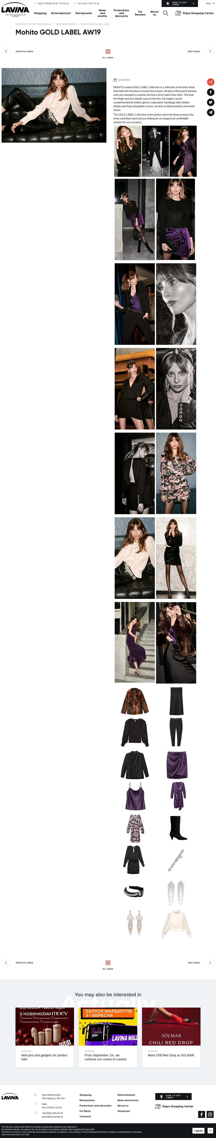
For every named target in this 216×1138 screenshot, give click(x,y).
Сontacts (85, 1116)
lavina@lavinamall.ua (52, 1116)
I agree (198, 1130)
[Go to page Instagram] (210, 1114)
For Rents (85, 1111)
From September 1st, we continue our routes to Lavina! (106, 1057)
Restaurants (84, 13)
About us (154, 13)
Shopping (40, 13)
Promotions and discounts (121, 13)
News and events (102, 13)
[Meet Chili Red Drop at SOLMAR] (171, 1027)
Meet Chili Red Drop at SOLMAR (171, 1055)
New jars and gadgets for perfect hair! (44, 1057)
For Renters (140, 13)
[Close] (210, 1130)
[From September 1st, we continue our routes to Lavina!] (108, 1027)
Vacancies (123, 1111)
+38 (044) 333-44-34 (88, 4)
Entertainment (61, 13)
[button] (166, 13)
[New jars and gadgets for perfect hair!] (44, 1027)
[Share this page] (210, 92)
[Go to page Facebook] (201, 1114)
